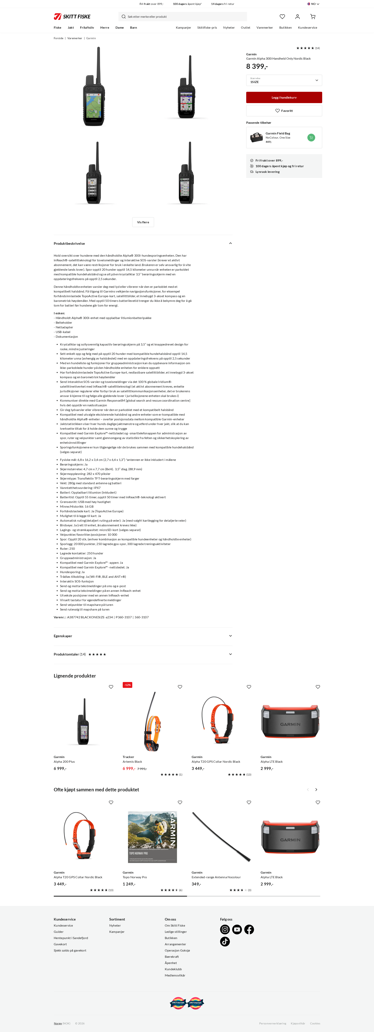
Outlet (245, 27)
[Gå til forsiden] (72, 16)
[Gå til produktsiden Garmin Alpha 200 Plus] (83, 721)
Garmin (91, 38)
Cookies (315, 1023)
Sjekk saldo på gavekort (70, 950)
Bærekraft (172, 956)
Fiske (58, 27)
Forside (58, 38)
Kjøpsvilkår (298, 1023)
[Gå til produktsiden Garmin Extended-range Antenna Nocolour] (221, 837)
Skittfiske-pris (207, 27)
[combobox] (182, 16)
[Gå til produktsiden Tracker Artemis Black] (152, 721)
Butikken (285, 27)
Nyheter (229, 27)
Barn (133, 27)
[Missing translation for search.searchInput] (122, 16)
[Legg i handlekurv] (311, 137)
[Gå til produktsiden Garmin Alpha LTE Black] (290, 721)
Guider (59, 931)
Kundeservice (307, 27)
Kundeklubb (173, 969)
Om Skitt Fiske (175, 925)
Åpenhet (171, 963)
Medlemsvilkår (175, 975)
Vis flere (143, 222)
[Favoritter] (282, 16)
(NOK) (62, 1023)
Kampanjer (183, 27)
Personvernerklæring (272, 1023)
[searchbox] (186, 16)
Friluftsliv (87, 27)
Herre (104, 27)
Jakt (71, 27)
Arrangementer (175, 944)
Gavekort (60, 944)
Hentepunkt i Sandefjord (71, 938)
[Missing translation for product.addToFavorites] (111, 686)
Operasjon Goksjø (177, 950)
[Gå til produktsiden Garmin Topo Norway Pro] (152, 837)
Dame (120, 27)
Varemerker (265, 27)
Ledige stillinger (176, 931)
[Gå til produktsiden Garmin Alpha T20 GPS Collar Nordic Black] (221, 721)
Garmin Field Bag (278, 133)
